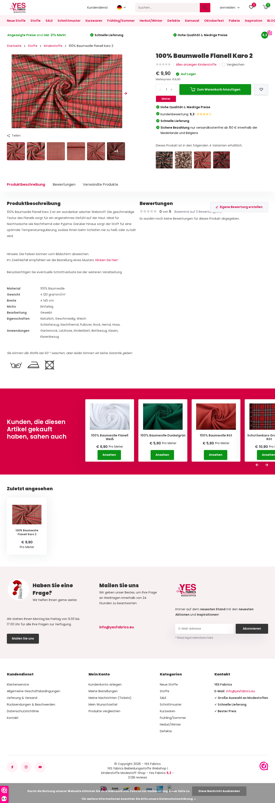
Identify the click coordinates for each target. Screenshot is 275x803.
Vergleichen (235, 64)
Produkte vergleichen (104, 711)
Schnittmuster (69, 20)
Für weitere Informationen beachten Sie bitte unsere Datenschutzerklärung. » (139, 799)
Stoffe (36, 20)
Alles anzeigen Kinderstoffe (196, 64)
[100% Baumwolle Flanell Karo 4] (221, 159)
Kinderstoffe (53, 46)
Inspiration (253, 20)
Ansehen (109, 455)
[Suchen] (205, 7)
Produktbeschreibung (26, 184)
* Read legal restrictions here (194, 638)
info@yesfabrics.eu (116, 627)
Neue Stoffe (16, 20)
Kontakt (12, 718)
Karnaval (192, 20)
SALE (49, 20)
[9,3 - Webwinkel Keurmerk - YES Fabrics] (264, 766)
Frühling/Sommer (121, 20)
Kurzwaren (94, 20)
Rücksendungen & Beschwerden (31, 704)
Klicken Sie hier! (106, 260)
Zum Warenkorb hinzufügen (218, 89)
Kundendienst (97, 7)
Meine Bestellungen (103, 691)
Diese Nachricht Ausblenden (219, 791)
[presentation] (8, 93)
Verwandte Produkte (100, 184)
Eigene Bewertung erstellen (241, 207)
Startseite (14, 46)
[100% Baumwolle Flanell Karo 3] (164, 159)
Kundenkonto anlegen (105, 684)
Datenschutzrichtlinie (23, 711)
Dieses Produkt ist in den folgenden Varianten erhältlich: (199, 145)
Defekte (173, 20)
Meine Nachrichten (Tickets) (110, 698)
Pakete (234, 20)
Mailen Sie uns (23, 638)
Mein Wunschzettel (103, 704)
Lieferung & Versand (22, 698)
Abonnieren (252, 628)
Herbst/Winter (151, 20)
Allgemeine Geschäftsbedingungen (33, 691)
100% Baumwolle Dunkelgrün (163, 435)
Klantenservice (18, 684)
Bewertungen (64, 184)
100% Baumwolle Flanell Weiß (109, 437)
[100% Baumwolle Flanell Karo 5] (183, 159)
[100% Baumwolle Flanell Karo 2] (202, 159)
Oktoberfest (214, 20)
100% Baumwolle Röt (216, 435)
